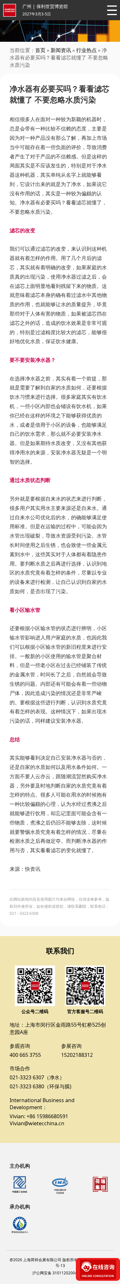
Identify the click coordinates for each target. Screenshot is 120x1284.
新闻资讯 (61, 50)
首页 (40, 50)
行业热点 (86, 50)
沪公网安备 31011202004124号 (60, 1273)
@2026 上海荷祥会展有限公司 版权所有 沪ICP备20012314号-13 (60, 1262)
